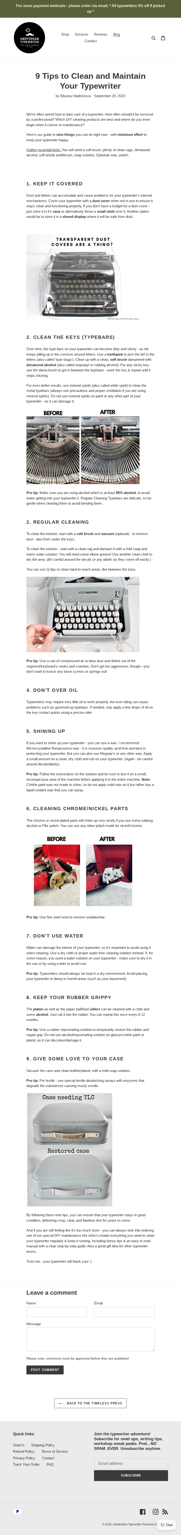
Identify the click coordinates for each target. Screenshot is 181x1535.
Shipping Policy (43, 1445)
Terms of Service (54, 1451)
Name (31, 1303)
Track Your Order (26, 1464)
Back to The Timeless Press (94, 1403)
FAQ (50, 1464)
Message (33, 1324)
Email (98, 1303)
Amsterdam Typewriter (127, 1524)
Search (18, 1445)
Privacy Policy (24, 1458)
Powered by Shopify (155, 1524)
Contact (48, 1458)
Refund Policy (23, 1451)
